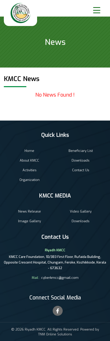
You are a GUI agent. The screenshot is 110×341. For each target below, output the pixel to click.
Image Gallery (29, 221)
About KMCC (29, 160)
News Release (29, 211)
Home (29, 151)
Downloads (81, 160)
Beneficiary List (81, 151)
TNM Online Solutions (55, 334)
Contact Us (80, 170)
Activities (30, 170)
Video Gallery (81, 211)
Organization (29, 180)
